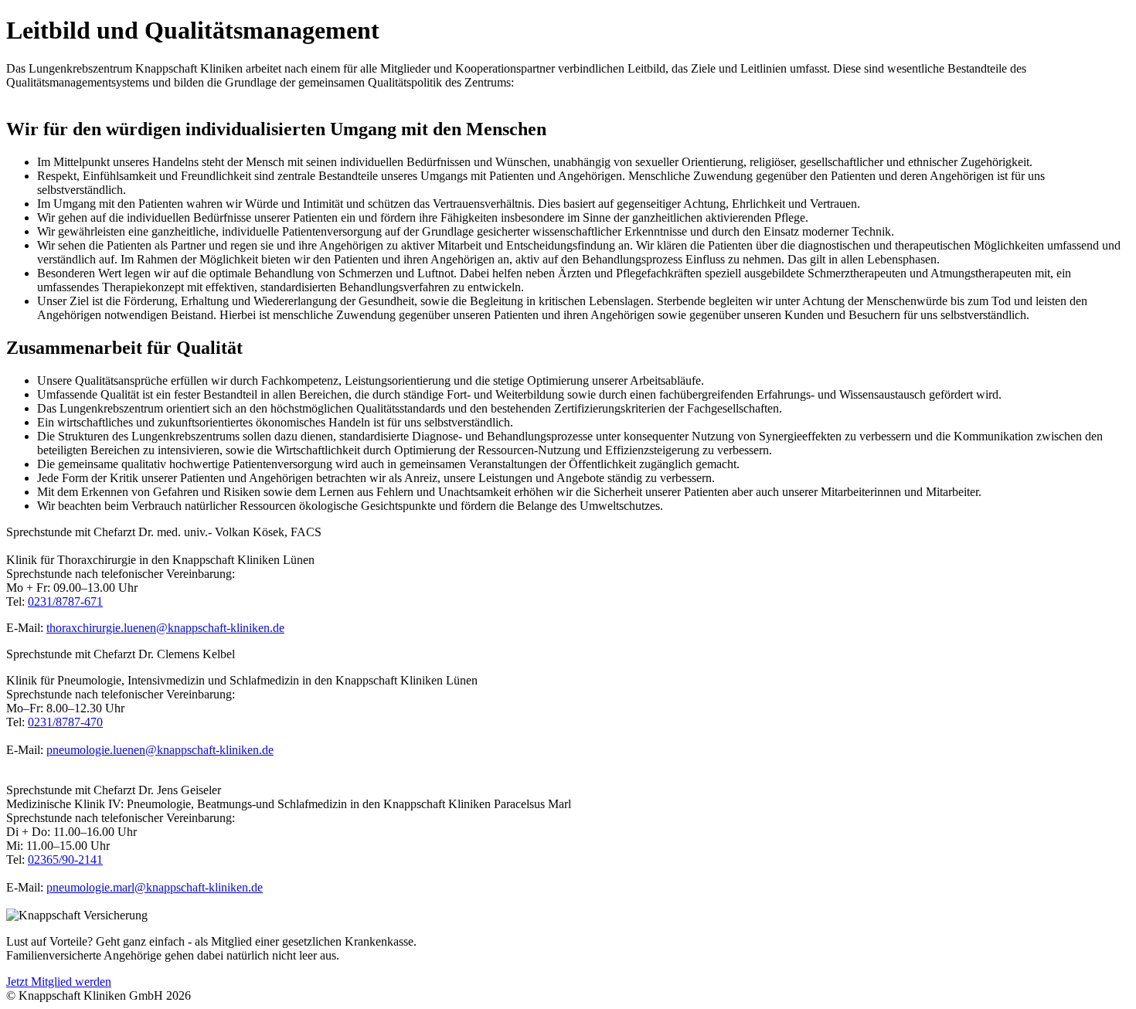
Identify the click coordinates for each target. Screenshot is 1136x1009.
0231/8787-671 (65, 601)
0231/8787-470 (65, 722)
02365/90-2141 (65, 859)
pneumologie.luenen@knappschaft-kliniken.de (160, 749)
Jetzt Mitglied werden (58, 981)
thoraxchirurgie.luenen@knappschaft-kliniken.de (165, 627)
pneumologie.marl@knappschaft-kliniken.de (154, 887)
